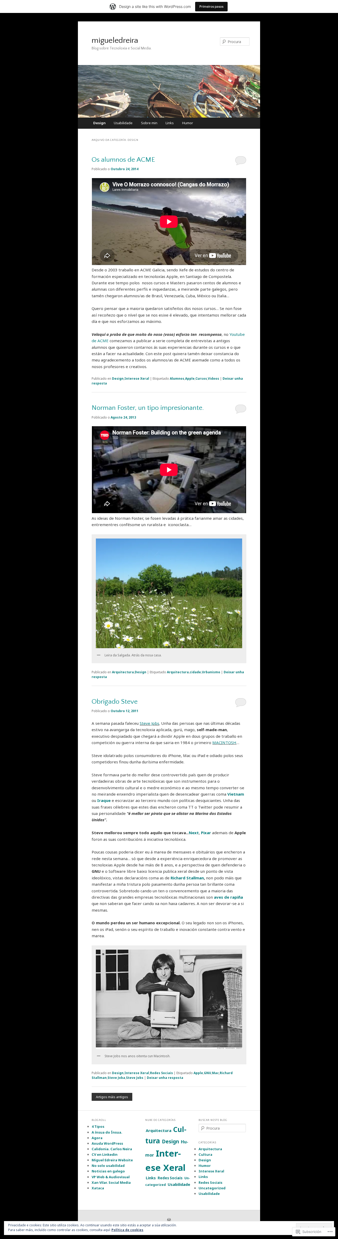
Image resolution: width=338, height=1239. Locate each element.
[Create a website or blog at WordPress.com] (169, 1220)
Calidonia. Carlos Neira (112, 1149)
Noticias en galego (108, 1171)
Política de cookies (127, 1230)
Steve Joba (116, 1077)
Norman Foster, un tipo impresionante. (148, 408)
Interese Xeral (136, 378)
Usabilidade (123, 122)
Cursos (201, 378)
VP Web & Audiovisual (111, 1177)
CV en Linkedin (105, 1154)
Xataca (98, 1188)
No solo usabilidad (108, 1165)
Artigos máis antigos (112, 1096)
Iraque (104, 800)
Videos (213, 378)
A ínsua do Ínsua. (107, 1132)
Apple (190, 378)
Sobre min (149, 122)
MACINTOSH (224, 742)
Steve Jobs (149, 723)
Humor (187, 122)
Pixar (206, 832)
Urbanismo (211, 672)
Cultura (205, 1154)
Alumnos (177, 378)
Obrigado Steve (115, 702)
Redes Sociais (161, 1073)
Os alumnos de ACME (123, 160)
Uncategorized (212, 1188)
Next (194, 832)
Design (99, 122)
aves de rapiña (228, 897)
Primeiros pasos (211, 6)
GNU (207, 1073)
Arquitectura (123, 672)
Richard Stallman (187, 877)
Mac (215, 1073)
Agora (97, 1137)
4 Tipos (98, 1126)
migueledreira (115, 40)
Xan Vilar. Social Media (111, 1182)
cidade (195, 672)
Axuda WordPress (107, 1143)
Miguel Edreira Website (112, 1160)
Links (170, 122)
